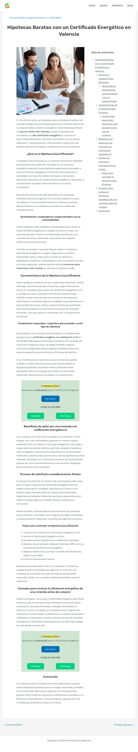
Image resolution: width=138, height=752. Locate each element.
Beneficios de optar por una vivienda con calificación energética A (106, 146)
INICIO (92, 5)
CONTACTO (117, 5)
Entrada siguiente (124, 725)
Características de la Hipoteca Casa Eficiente (108, 109)
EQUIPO (103, 5)
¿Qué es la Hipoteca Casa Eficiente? (106, 78)
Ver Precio (50, 398)
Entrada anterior (13, 725)
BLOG (130, 5)
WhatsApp (65, 415)
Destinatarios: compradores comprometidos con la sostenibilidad (109, 94)
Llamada (35, 415)
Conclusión (104, 210)
